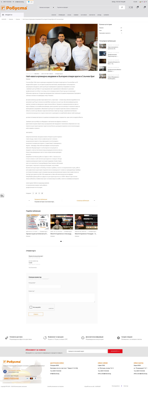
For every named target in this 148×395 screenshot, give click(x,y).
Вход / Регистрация (118, 1)
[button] (132, 7)
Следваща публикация (83, 200)
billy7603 (36, 73)
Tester (30, 262)
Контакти (92, 15)
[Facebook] (33, 193)
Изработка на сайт (90, 386)
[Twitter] (36, 193)
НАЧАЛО (54, 15)
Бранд (99, 15)
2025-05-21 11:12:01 (31, 231)
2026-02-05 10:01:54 (80, 231)
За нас (69, 15)
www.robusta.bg (13, 372)
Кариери (106, 15)
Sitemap (126, 386)
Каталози (84, 15)
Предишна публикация (44, 200)
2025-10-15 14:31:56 (56, 231)
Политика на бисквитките (10, 365)
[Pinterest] (42, 193)
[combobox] (87, 7)
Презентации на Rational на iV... (37, 234)
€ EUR (135, 1)
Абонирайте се (115, 351)
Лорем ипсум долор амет (36, 256)
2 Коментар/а (59, 73)
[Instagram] (39, 193)
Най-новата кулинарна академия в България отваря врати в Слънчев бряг (43, 19)
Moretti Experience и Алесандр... (61, 234)
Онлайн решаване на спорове (55, 386)
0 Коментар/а (43, 231)
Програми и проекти (110, 33)
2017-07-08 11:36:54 (47, 73)
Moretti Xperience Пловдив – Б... (86, 234)
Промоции (62, 15)
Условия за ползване (23, 365)
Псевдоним (32, 282)
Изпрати (36, 314)
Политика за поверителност (37, 365)
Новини (76, 15)
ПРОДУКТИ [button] (8, 15)
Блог (110, 30)
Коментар (31, 291)
